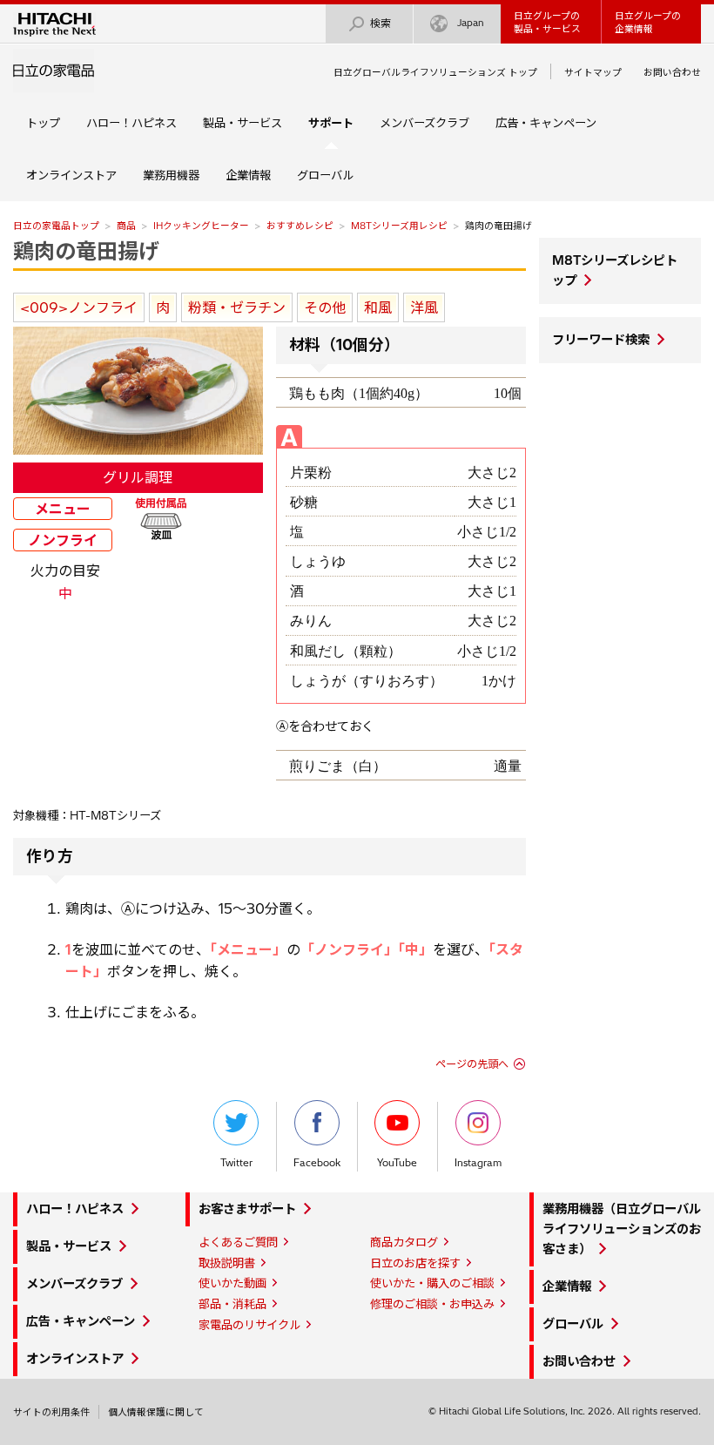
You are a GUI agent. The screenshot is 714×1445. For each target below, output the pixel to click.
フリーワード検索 (601, 340)
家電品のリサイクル (249, 1325)
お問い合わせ (672, 72)
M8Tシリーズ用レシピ (399, 225)
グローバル (325, 175)
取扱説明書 (227, 1263)
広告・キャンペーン (545, 123)
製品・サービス (242, 123)
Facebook (316, 1163)
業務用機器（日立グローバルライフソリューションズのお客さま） (621, 1229)
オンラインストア (71, 175)
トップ (43, 123)
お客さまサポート (247, 1209)
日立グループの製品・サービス (547, 22)
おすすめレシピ (299, 225)
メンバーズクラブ (424, 123)
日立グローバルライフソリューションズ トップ (435, 72)
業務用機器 (171, 175)
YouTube (397, 1163)
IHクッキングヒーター (201, 225)
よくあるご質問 (238, 1242)
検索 (380, 23)
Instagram (478, 1163)
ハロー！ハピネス (131, 123)
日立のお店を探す (415, 1263)
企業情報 (248, 175)
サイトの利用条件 (51, 1412)
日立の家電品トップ (56, 225)
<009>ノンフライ (79, 307)
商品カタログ (404, 1242)
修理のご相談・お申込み (432, 1304)
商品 (126, 225)
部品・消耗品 (232, 1304)
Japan (470, 23)
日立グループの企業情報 (648, 22)
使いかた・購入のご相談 (432, 1283)
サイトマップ (593, 72)
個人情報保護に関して (156, 1412)
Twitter (236, 1163)
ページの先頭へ (472, 1063)
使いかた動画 (232, 1283)
